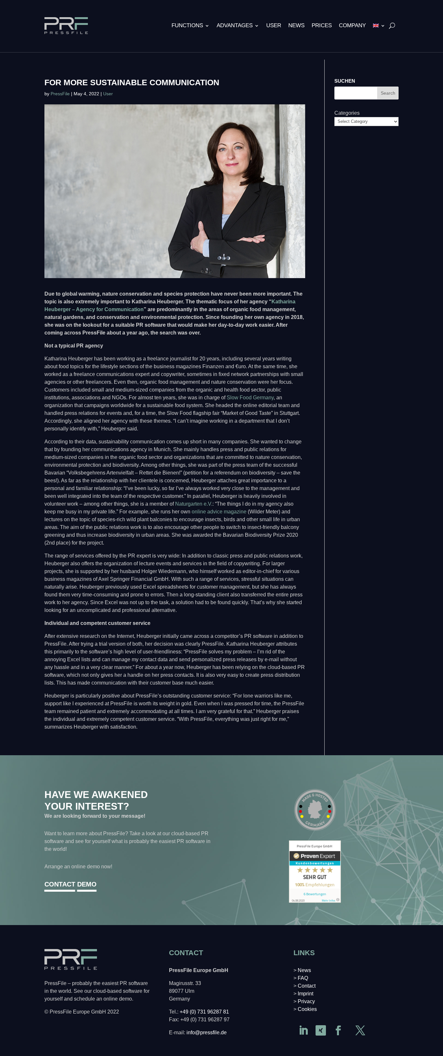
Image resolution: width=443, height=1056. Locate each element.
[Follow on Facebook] (338, 1030)
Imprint (305, 993)
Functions (187, 25)
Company (352, 25)
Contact (307, 986)
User (273, 25)
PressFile (60, 93)
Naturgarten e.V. (193, 504)
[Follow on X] (360, 1030)
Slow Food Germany (250, 397)
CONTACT (59, 884)
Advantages (235, 25)
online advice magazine (219, 511)
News (296, 25)
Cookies (307, 1009)
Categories (347, 113)
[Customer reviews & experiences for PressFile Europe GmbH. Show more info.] (315, 901)
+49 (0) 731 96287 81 (204, 1012)
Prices (322, 25)
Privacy (306, 1001)
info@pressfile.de (206, 1032)
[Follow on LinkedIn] (303, 1030)
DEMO (87, 884)
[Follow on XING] (321, 1030)
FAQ (303, 978)
